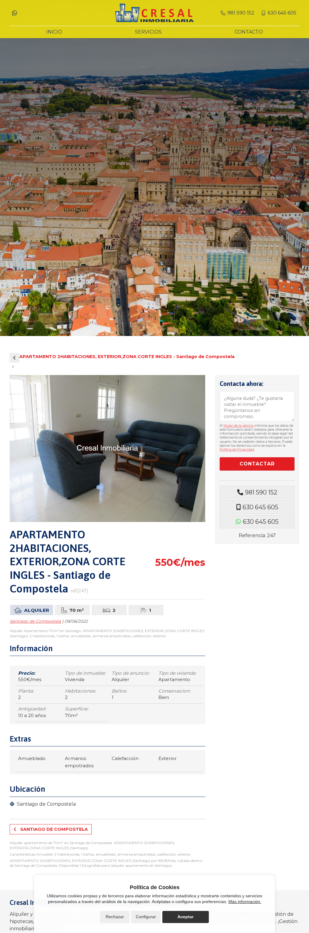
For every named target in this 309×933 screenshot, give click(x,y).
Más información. (244, 901)
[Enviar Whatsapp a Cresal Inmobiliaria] (14, 13)
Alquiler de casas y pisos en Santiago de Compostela (14, 358)
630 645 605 (260, 507)
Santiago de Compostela (35, 621)
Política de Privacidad (237, 449)
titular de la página (238, 425)
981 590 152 (261, 492)
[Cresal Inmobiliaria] (154, 13)
